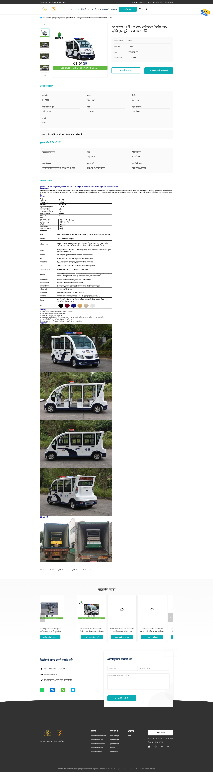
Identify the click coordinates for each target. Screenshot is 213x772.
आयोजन (114, 9)
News (129, 740)
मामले (129, 736)
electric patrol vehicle (50, 570)
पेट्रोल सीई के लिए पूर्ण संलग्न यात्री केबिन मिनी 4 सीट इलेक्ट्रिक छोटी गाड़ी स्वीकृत (159, 631)
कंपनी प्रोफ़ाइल (114, 736)
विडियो (83, 9)
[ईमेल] (76, 691)
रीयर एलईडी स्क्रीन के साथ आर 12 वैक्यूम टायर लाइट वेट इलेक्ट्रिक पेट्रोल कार (86, 631)
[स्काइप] (55, 691)
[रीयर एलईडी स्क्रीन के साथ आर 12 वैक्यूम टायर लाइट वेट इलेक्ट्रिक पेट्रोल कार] (86, 609)
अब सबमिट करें (120, 698)
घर (71, 9)
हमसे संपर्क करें (103, 9)
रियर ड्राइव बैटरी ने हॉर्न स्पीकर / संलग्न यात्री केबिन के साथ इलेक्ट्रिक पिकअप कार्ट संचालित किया (56, 631)
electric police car (65, 570)
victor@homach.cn (50, 674)
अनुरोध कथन (128, 9)
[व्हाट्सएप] (45, 691)
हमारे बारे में (92, 9)
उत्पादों (48, 18)
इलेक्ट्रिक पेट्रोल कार (58, 18)
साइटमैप (112, 748)
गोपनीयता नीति (62, 769)
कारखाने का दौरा (114, 740)
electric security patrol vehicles (84, 570)
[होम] (49, 9)
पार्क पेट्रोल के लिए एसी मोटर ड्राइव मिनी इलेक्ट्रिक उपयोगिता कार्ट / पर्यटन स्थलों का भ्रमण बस (128, 631)
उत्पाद (77, 9)
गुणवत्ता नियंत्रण (114, 744)
